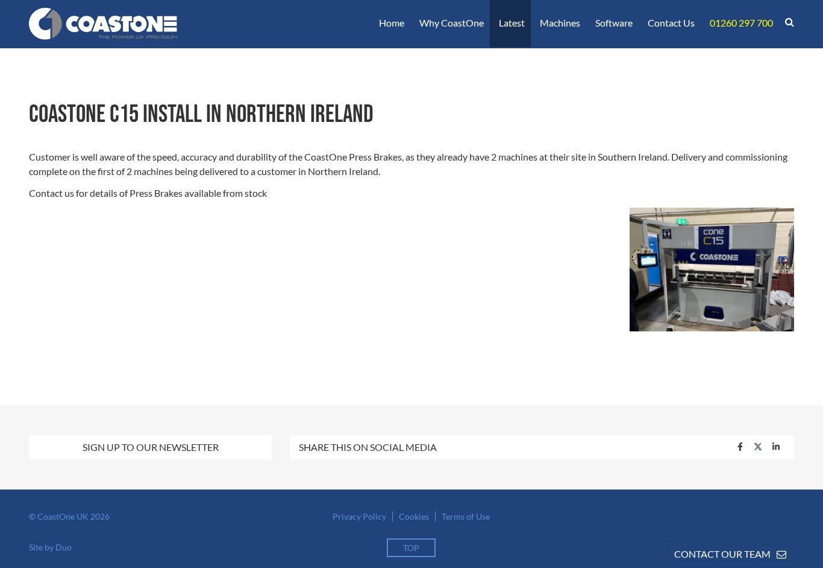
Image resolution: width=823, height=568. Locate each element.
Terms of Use (466, 516)
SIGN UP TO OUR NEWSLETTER (151, 447)
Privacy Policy (359, 516)
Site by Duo (50, 547)
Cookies (414, 516)
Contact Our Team (722, 554)
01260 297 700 (741, 22)
